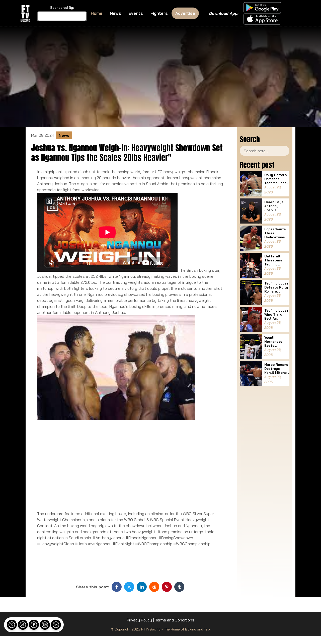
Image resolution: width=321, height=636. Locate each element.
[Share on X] (129, 587)
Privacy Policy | (140, 619)
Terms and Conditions (174, 619)
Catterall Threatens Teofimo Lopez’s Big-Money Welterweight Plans (275, 260)
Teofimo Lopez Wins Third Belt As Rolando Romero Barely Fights (276, 314)
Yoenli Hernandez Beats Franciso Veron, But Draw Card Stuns (273, 341)
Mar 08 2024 (42, 135)
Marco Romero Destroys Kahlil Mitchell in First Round (276, 369)
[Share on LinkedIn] (142, 587)
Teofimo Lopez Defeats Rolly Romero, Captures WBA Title (276, 287)
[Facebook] (34, 625)
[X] (12, 625)
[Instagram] (45, 625)
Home (96, 13)
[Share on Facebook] (117, 587)
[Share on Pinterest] (167, 587)
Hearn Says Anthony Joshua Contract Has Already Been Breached (275, 206)
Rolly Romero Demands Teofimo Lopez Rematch (276, 179)
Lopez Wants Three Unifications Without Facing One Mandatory (275, 233)
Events (136, 13)
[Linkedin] (56, 625)
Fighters (159, 13)
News (115, 13)
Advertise (185, 13)
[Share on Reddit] (154, 587)
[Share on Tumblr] (179, 587)
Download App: (223, 13)
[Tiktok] (23, 625)
